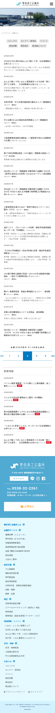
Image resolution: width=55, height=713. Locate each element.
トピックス (12, 41)
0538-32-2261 (25, 488)
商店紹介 (24, 46)
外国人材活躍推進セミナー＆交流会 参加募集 (24, 312)
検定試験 (13, 46)
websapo (27, 709)
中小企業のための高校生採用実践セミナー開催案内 (26, 120)
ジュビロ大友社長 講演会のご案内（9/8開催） (24, 397)
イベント (44, 41)
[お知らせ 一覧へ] (50, 371)
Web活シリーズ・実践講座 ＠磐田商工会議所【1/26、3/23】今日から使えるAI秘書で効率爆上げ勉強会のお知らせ (27, 191)
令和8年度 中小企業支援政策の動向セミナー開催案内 (27, 102)
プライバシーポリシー (15, 692)
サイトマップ (36, 692)
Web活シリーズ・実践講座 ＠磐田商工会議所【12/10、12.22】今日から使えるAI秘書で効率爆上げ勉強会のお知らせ (27, 332)
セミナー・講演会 (28, 41)
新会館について (39, 46)
